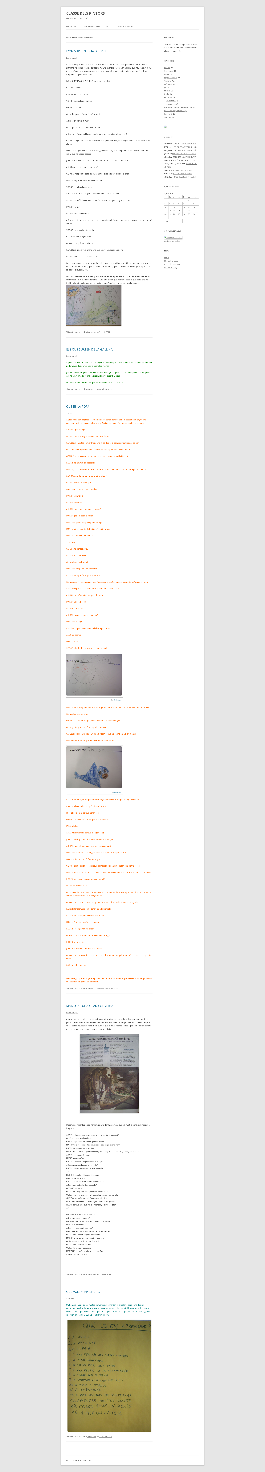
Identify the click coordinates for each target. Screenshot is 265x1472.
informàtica (169, 84)
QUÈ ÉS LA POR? (77, 406)
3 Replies (70, 1298)
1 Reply (69, 413)
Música (167, 91)
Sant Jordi (168, 114)
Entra (166, 257)
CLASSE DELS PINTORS (85, 13)
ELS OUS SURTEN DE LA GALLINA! (89, 349)
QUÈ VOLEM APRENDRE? (83, 1292)
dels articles (171, 261)
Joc (165, 87)
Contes (90, 988)
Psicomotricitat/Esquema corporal (178, 107)
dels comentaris (172, 264)
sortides (167, 117)
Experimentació (170, 77)
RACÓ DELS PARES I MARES (127, 26)
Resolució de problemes (174, 110)
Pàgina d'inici (72, 26)
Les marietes (171, 104)
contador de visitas (172, 241)
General (167, 81)
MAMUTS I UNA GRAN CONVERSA (89, 1006)
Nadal (166, 94)
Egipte (166, 74)
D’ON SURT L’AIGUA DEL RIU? (86, 51)
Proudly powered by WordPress (78, 1460)
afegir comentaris (92, 26)
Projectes (168, 97)
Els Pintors (170, 100)
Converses (91, 332)
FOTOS (108, 26)
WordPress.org (170, 267)
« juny (166, 221)
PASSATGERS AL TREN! (182, 170)
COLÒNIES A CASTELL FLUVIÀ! (184, 143)
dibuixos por (117, 700)
